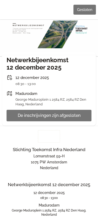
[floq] (49, 136)
